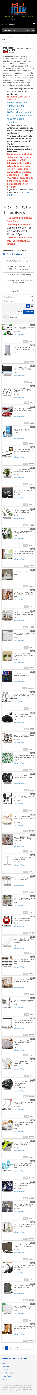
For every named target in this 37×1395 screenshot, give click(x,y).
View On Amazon (20, 335)
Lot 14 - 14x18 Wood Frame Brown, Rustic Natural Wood (23, 593)
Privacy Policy (6, 1376)
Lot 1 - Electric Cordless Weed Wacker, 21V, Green (24, 328)
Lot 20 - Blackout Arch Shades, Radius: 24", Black (23, 715)
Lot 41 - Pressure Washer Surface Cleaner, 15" (22, 1143)
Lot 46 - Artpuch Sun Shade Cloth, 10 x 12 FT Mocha (23, 1245)
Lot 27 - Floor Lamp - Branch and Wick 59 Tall (24, 858)
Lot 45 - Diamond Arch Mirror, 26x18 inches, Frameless (24, 1225)
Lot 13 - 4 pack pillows (22, 572)
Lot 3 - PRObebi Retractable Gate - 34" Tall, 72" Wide (23, 368)
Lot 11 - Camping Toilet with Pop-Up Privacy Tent (23, 532)
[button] (7, 334)
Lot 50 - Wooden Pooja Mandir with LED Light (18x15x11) (24, 1327)
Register (12, 24)
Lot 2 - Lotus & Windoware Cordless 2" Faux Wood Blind (24, 348)
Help (3, 1363)
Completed (28, 312)
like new (17, 331)
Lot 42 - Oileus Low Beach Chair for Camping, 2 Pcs (23, 1164)
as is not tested (19, 1088)
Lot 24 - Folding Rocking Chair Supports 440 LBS (24, 797)
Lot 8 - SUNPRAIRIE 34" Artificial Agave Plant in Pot (23, 470)
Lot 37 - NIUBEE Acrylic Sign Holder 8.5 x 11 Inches (23, 1062)
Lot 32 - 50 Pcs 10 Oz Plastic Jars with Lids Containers (24, 960)
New (15, 352)
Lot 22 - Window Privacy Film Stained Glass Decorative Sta (24, 756)
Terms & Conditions (14, 254)
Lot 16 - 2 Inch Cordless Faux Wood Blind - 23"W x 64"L (24, 633)
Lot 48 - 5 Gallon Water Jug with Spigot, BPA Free (23, 1286)
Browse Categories (18, 291)
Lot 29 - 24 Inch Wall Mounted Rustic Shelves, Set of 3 (24, 899)
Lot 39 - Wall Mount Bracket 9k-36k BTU (23, 1103)
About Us (5, 1370)
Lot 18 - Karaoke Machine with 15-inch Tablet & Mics (24, 674)
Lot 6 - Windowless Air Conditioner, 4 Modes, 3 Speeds (22, 430)
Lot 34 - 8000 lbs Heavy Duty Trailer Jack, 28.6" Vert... (24, 1001)
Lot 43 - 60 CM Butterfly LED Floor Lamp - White (24, 1184)
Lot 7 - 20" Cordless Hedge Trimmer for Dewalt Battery (23, 450)
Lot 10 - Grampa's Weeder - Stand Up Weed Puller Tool (23, 511)
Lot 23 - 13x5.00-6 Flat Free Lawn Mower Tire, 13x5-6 (24, 776)
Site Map (5, 1379)
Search (27, 30)
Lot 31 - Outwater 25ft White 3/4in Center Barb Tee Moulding (24, 940)
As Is (16, 1004)
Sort (5, 317)
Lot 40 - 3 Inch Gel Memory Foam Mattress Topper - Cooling (23, 1124)
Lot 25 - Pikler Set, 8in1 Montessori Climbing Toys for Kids (24, 818)
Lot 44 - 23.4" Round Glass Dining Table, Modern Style (23, 1205)
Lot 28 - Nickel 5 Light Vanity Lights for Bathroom (24, 878)
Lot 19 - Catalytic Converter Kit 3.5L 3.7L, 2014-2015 (24, 695)
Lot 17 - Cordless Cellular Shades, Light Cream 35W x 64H (23, 655)
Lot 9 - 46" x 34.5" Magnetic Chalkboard (24, 491)
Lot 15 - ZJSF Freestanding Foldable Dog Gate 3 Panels (23, 613)
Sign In (4, 24)
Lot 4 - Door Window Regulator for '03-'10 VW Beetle (22, 389)
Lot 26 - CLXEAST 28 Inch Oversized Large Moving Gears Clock (23, 838)
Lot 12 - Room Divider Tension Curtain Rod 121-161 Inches (24, 552)
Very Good (17, 760)
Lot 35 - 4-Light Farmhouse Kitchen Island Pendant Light (24, 1021)
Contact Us (5, 1366)
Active (19, 312)
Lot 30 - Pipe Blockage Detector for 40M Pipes (22, 919)
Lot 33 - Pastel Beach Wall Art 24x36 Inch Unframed (24, 980)
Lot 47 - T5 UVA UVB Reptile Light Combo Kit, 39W (24, 1266)
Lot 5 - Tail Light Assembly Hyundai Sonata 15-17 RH (23, 409)
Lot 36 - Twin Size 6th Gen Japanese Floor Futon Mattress (23, 1042)
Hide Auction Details (24, 48)
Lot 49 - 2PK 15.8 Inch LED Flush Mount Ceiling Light (23, 1307)
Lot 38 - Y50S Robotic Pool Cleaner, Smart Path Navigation (23, 1083)
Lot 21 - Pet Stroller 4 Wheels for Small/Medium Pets (24, 735)
